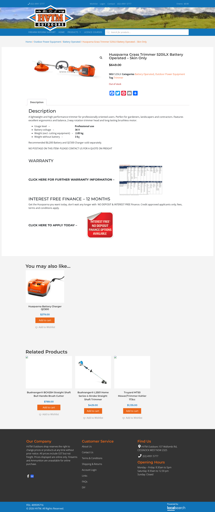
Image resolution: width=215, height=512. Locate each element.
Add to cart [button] (45, 320)
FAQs (84, 481)
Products (73, 32)
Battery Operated (71, 41)
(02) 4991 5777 (37, 3)
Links (84, 475)
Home (62, 32)
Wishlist (94, 3)
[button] (101, 57)
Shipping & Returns (92, 464)
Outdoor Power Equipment (47, 41)
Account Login (89, 469)
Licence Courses (93, 32)
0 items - (183, 3)
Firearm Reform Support (42, 32)
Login (102, 3)
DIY (83, 487)
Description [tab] (37, 102)
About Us (87, 446)
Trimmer (118, 77)
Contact (111, 3)
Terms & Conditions (92, 458)
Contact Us (87, 452)
